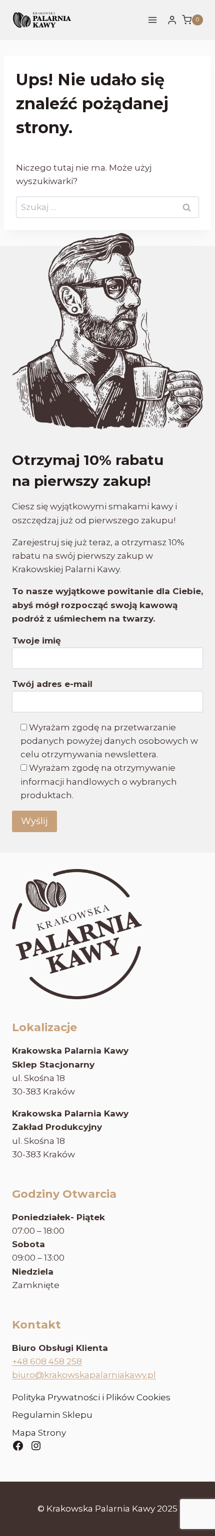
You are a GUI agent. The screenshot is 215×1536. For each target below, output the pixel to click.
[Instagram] (36, 1446)
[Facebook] (18, 1446)
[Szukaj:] (107, 207)
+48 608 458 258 (47, 1361)
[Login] (172, 20)
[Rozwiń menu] (153, 19)
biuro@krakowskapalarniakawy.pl (84, 1375)
